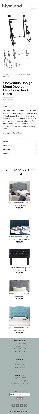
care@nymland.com (19, 383)
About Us (19, 362)
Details (5, 142)
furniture (19, 74)
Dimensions (7, 146)
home (5, 74)
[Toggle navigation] (34, 6)
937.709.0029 (19, 378)
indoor (11, 74)
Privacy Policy (19, 365)
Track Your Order (19, 349)
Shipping (6, 150)
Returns (6, 154)
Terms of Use (19, 367)
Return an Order (19, 351)
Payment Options (19, 344)
